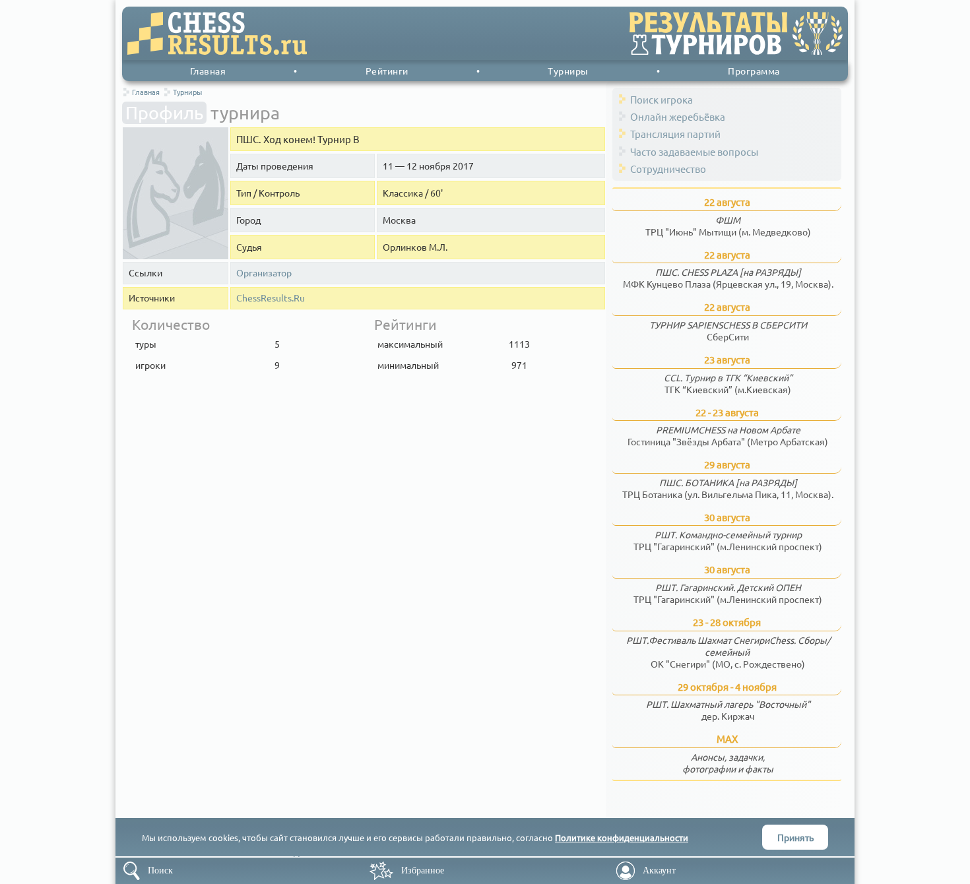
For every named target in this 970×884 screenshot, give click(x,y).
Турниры (568, 71)
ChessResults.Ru (270, 297)
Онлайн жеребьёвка (677, 116)
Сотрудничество (668, 168)
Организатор (264, 272)
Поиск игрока (661, 99)
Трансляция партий (675, 133)
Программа (754, 71)
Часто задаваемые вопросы (694, 151)
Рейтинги (387, 71)
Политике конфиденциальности (621, 837)
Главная (208, 71)
